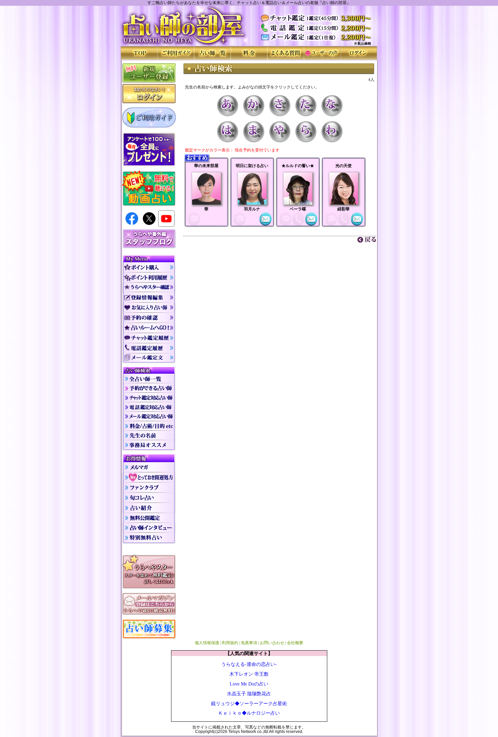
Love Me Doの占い (249, 684)
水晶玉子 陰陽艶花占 (249, 693)
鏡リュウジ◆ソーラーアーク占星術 (249, 703)
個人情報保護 (207, 642)
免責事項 (249, 642)
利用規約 (230, 642)
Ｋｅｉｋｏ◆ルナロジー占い (249, 713)
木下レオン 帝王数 (249, 674)
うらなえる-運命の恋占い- (249, 664)
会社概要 (295, 642)
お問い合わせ (272, 642)
